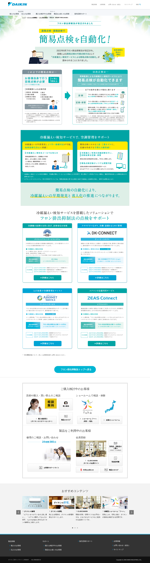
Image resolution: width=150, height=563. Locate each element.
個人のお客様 (16, 545)
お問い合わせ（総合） (114, 4)
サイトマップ (128, 4)
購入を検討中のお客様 (53, 545)
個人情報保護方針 (36, 559)
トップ (24, 17)
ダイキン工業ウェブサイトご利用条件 (18, 559)
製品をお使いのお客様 (53, 550)
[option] (35, 510)
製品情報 (94, 4)
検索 (137, 4)
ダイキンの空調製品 (32, 17)
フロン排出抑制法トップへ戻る (76, 369)
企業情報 (102, 4)
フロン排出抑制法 (43, 17)
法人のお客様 (16, 550)
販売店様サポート (81, 14)
